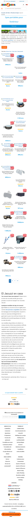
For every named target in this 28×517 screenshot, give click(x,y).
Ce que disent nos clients (7, 453)
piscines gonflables (8, 40)
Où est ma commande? (7, 465)
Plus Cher (14, 52)
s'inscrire (7, 461)
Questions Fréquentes (7, 434)
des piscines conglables (13, 310)
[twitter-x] (14, 491)
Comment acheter (7, 445)
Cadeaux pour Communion (20, 460)
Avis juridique (20, 442)
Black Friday (20, 471)
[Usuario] (23, 5)
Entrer (7, 459)
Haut (26, 389)
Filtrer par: (14, 26)
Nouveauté (20, 52)
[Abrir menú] (2, 8)
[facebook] (12, 491)
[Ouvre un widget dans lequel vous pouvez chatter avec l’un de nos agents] (11, 514)
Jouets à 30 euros (20, 468)
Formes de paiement (7, 439)
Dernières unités (20, 475)
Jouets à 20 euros (20, 466)
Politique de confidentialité (20, 439)
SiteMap (20, 480)
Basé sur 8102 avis (14, 400)
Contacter (7, 431)
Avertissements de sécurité (20, 432)
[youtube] (19, 491)
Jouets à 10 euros (20, 464)
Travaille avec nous (8, 442)
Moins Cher (8, 52)
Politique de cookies (20, 435)
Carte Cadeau (20, 478)
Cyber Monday (20, 473)
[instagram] (9, 491)
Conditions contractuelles (20, 450)
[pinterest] (16, 491)
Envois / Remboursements (20, 446)
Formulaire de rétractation (7, 448)
